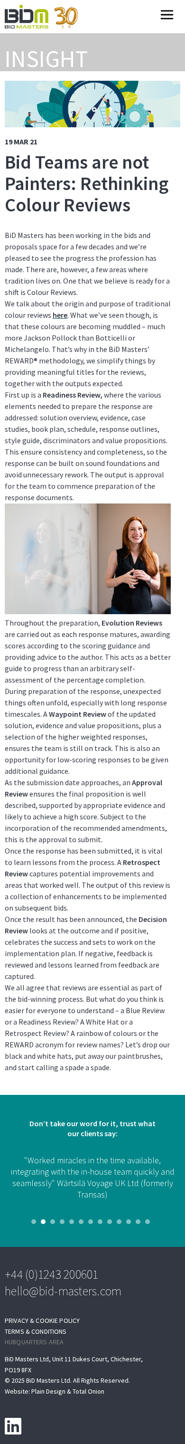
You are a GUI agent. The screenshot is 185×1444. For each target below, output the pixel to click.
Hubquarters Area (34, 1342)
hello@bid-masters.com (63, 1290)
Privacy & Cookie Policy (42, 1320)
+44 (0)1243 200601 (52, 1274)
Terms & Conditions (36, 1331)
